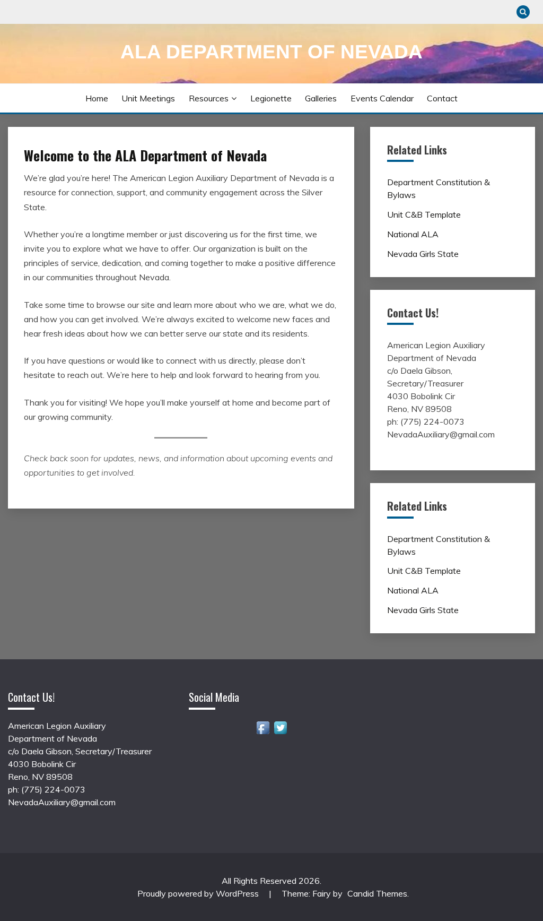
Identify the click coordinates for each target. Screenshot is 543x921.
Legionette (271, 98)
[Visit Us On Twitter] (280, 733)
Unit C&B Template (424, 214)
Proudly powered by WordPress (199, 893)
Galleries (321, 98)
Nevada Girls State (423, 253)
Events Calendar (382, 98)
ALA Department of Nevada (271, 52)
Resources (209, 98)
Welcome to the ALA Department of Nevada (145, 155)
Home (96, 98)
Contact (442, 98)
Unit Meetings (148, 98)
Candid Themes (377, 893)
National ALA (413, 234)
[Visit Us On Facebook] (263, 733)
